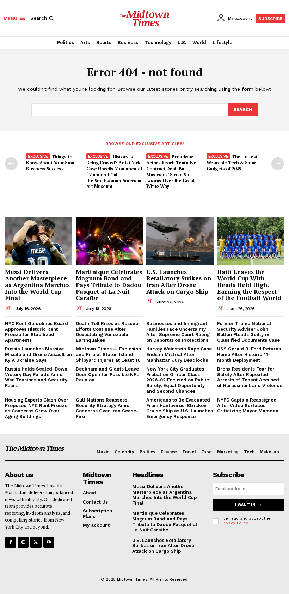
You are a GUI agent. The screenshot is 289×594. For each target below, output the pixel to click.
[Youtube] (48, 542)
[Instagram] (23, 542)
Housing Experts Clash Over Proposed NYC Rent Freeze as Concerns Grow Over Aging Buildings (36, 408)
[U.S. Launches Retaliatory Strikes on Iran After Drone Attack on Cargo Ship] (180, 240)
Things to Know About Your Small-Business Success (52, 162)
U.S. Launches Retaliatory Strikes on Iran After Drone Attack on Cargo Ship (178, 282)
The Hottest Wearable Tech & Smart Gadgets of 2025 (232, 162)
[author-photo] (9, 308)
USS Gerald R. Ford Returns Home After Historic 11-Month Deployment (249, 354)
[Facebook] (10, 542)
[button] (42, 18)
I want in (245, 505)
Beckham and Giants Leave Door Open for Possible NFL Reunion (107, 374)
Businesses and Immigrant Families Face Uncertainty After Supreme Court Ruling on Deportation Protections (178, 332)
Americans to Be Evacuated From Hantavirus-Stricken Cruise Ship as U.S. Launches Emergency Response (179, 408)
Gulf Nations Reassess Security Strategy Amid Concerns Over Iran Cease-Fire (107, 408)
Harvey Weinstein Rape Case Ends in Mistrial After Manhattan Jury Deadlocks (179, 354)
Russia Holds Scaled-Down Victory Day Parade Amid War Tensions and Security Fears (36, 377)
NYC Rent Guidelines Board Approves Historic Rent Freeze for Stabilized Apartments (36, 332)
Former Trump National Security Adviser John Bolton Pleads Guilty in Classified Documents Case (248, 332)
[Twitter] (35, 542)
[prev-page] (11, 163)
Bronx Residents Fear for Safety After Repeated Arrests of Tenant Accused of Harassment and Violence (249, 377)
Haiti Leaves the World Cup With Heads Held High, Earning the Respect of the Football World (249, 285)
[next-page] (277, 163)
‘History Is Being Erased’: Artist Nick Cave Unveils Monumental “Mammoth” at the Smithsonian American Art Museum (114, 171)
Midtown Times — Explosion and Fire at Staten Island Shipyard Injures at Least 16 (108, 354)
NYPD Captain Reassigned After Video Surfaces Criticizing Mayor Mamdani (248, 405)
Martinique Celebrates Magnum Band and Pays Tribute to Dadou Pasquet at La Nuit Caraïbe (109, 285)
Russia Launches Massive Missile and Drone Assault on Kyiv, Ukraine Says (38, 354)
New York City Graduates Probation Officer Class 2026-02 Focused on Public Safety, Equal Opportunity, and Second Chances (177, 379)
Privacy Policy (234, 523)
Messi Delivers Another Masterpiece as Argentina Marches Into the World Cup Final (37, 285)
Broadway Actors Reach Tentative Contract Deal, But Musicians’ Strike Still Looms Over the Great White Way (171, 171)
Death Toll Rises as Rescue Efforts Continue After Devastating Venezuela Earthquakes (107, 332)
